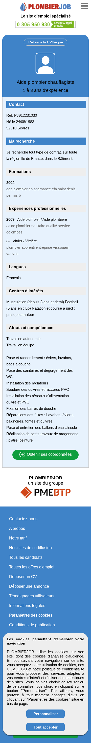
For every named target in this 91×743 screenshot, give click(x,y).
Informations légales (27, 605)
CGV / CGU (17, 669)
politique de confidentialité (63, 669)
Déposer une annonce (29, 586)
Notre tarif (18, 538)
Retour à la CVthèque (45, 42)
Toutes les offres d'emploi (31, 567)
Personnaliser (45, 714)
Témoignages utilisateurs (31, 596)
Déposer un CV (23, 577)
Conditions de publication (32, 625)
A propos (17, 528)
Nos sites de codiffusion (30, 548)
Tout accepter (46, 727)
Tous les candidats (25, 557)
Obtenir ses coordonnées (49, 454)
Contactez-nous (23, 519)
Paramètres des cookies (30, 615)
